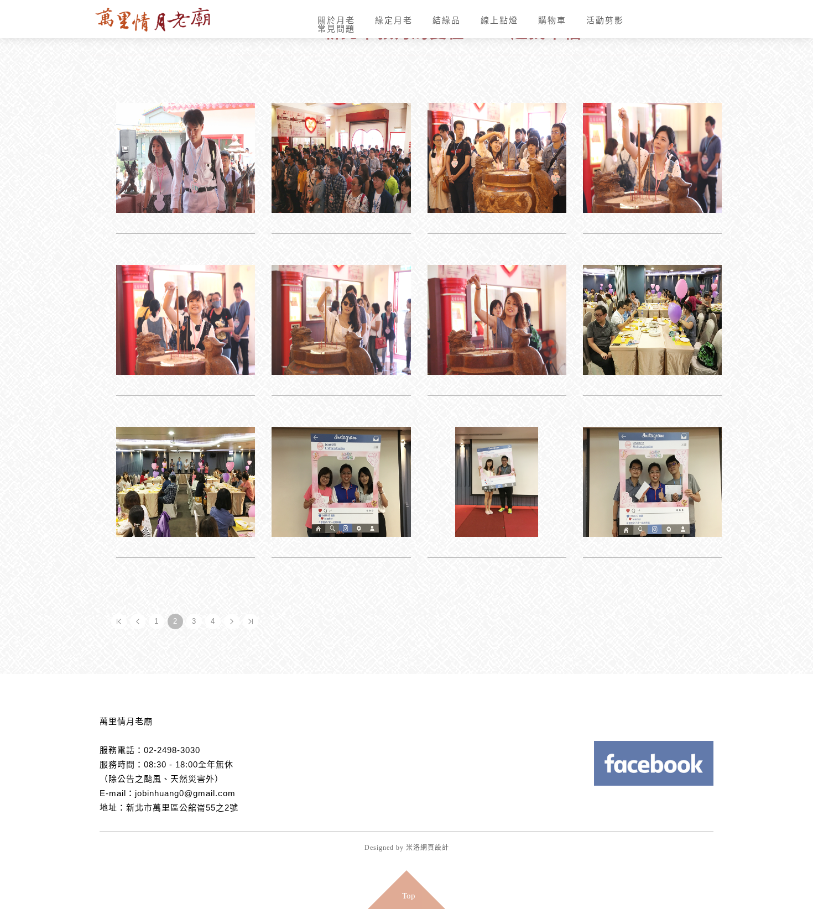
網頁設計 (434, 847)
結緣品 (433, 36)
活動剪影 (574, 36)
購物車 (527, 36)
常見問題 (626, 36)
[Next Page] (231, 621)
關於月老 (333, 36)
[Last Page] (250, 621)
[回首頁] (157, 19)
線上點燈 (480, 36)
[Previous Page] (137, 621)
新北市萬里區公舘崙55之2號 (182, 807)
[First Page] (119, 621)
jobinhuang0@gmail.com (185, 793)
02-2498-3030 (172, 750)
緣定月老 (385, 36)
